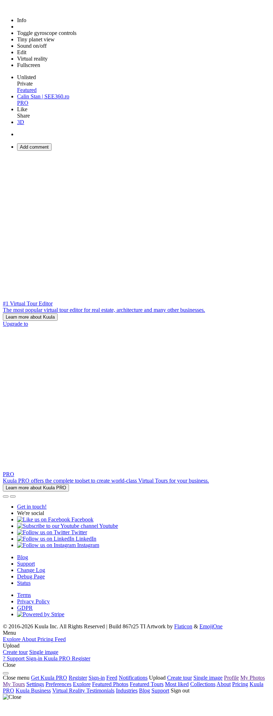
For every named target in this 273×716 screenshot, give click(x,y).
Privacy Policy (33, 601)
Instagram (87, 545)
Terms (24, 595)
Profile (231, 678)
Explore (82, 684)
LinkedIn (85, 539)
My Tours (14, 684)
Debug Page (31, 576)
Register (78, 678)
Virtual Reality (69, 690)
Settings (35, 684)
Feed (111, 678)
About (223, 684)
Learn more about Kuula (30, 317)
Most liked (177, 684)
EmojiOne (211, 626)
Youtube (108, 526)
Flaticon (183, 626)
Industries (127, 690)
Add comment (34, 147)
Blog (22, 557)
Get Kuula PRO (49, 678)
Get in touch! (32, 507)
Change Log (31, 570)
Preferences (58, 684)
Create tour (15, 652)
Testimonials (100, 690)
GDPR (25, 608)
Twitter (78, 532)
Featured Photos (110, 684)
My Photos (252, 678)
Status (24, 583)
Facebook (81, 519)
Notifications (133, 678)
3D (20, 122)
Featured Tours (147, 684)
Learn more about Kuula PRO (36, 487)
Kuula (33, 690)
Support (26, 564)
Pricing (240, 684)
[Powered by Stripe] (40, 614)
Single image (43, 652)
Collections (202, 684)
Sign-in (97, 678)
